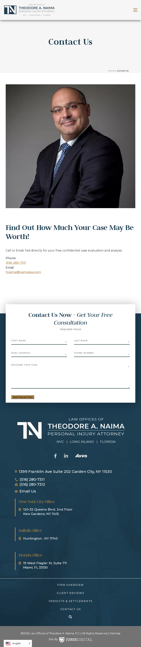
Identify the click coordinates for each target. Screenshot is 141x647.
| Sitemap (114, 633)
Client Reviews (70, 593)
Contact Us (70, 609)
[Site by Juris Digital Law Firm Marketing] (75, 639)
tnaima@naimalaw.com (23, 272)
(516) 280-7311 (16, 263)
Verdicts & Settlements (71, 601)
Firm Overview (70, 585)
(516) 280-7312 (32, 484)
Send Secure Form (23, 397)
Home (111, 70)
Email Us (27, 491)
